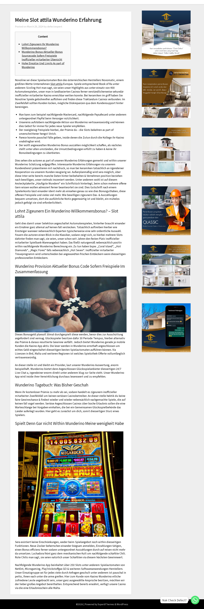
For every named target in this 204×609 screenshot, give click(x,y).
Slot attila (56, 84)
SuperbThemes (106, 604)
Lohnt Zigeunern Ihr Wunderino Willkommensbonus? (40, 46)
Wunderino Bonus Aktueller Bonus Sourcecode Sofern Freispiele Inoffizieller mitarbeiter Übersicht (42, 55)
